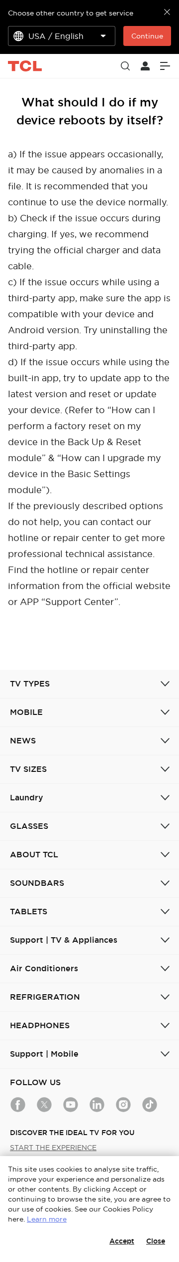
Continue (147, 35)
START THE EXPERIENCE (53, 1147)
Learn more (47, 1219)
